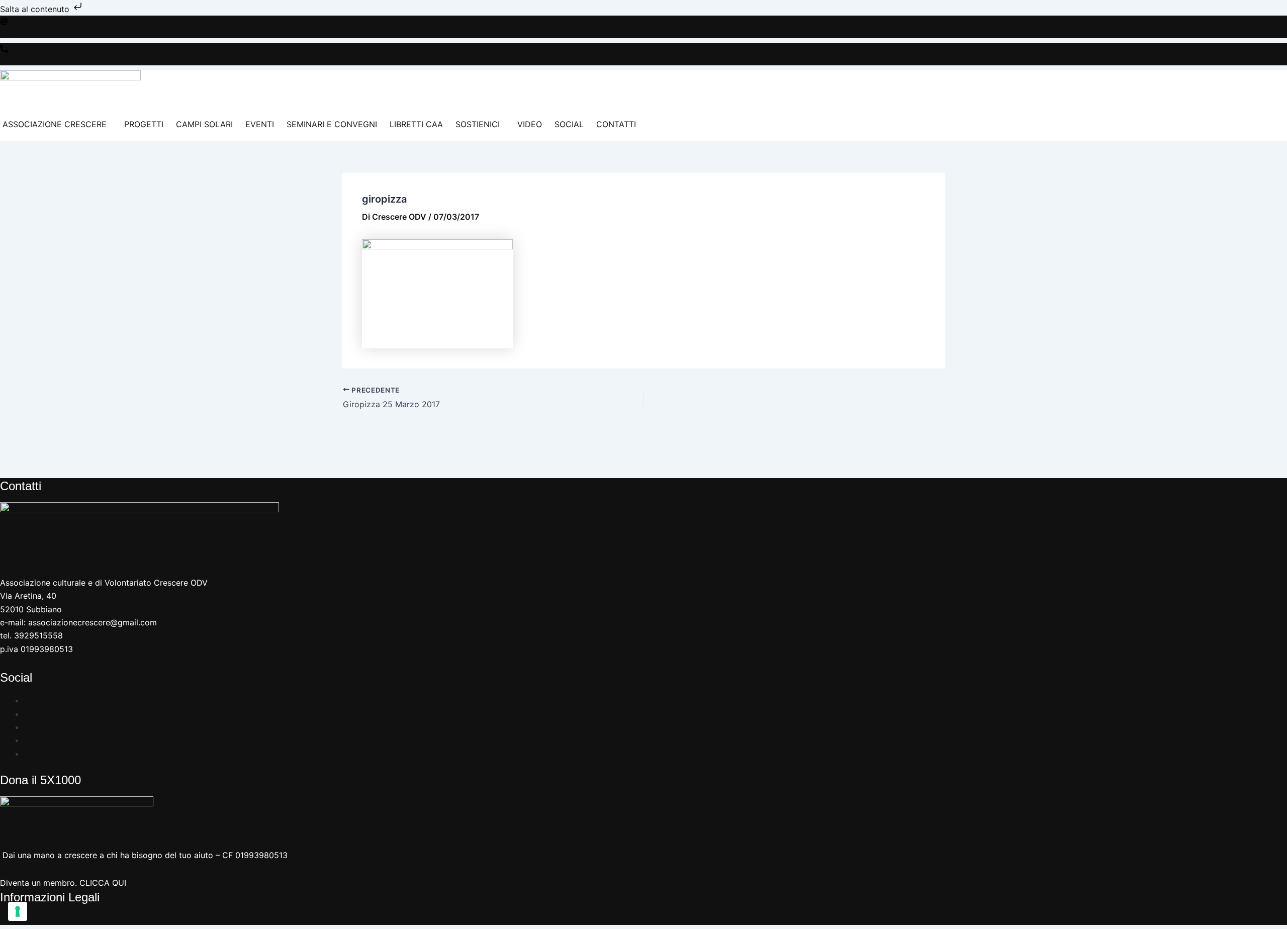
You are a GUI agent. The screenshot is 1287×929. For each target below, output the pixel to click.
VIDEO (529, 124)
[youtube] (28, 727)
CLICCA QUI (102, 883)
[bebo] (28, 754)
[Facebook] (28, 700)
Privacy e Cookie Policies (51, 919)
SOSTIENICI (477, 124)
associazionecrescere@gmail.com (58, 34)
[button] (57, 124)
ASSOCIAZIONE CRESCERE (55, 124)
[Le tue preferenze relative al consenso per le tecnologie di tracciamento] (17, 911)
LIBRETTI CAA (416, 124)
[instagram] (28, 714)
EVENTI (259, 124)
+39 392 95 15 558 (29, 61)
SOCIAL (569, 124)
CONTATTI (616, 124)
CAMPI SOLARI (204, 124)
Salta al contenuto (36, 9)
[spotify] (28, 740)
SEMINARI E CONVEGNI (332, 124)
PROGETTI (143, 124)
